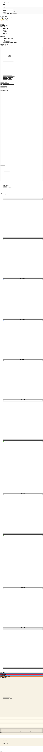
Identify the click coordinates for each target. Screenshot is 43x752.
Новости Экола (6, 704)
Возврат (4, 34)
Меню (4, 4)
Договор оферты (6, 41)
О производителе (6, 703)
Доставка (5, 31)
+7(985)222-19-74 (4, 18)
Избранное (5, 51)
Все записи (3, 165)
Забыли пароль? (16, 11)
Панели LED (5, 58)
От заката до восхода (7, 79)
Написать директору (4, 44)
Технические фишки (7, 62)
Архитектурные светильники (9, 60)
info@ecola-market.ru (7, 726)
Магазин (6, 1)
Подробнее (3, 94)
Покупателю (2, 26)
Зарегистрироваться (14, 13)
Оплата (4, 30)
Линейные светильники (7, 59)
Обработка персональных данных (10, 42)
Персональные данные (7, 698)
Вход (4, 712)
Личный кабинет (4, 710)
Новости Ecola (7, 170)
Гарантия (5, 33)
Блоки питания (6, 53)
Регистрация (5, 713)
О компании (2, 36)
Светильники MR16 (7, 56)
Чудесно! (2, 732)
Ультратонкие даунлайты (8, 57)
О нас (4, 40)
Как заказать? (5, 28)
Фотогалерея (7, 171)
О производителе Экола (8, 38)
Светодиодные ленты (8, 61)
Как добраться (3, 718)
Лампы (4, 54)
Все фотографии (6, 50)
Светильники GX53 (7, 55)
